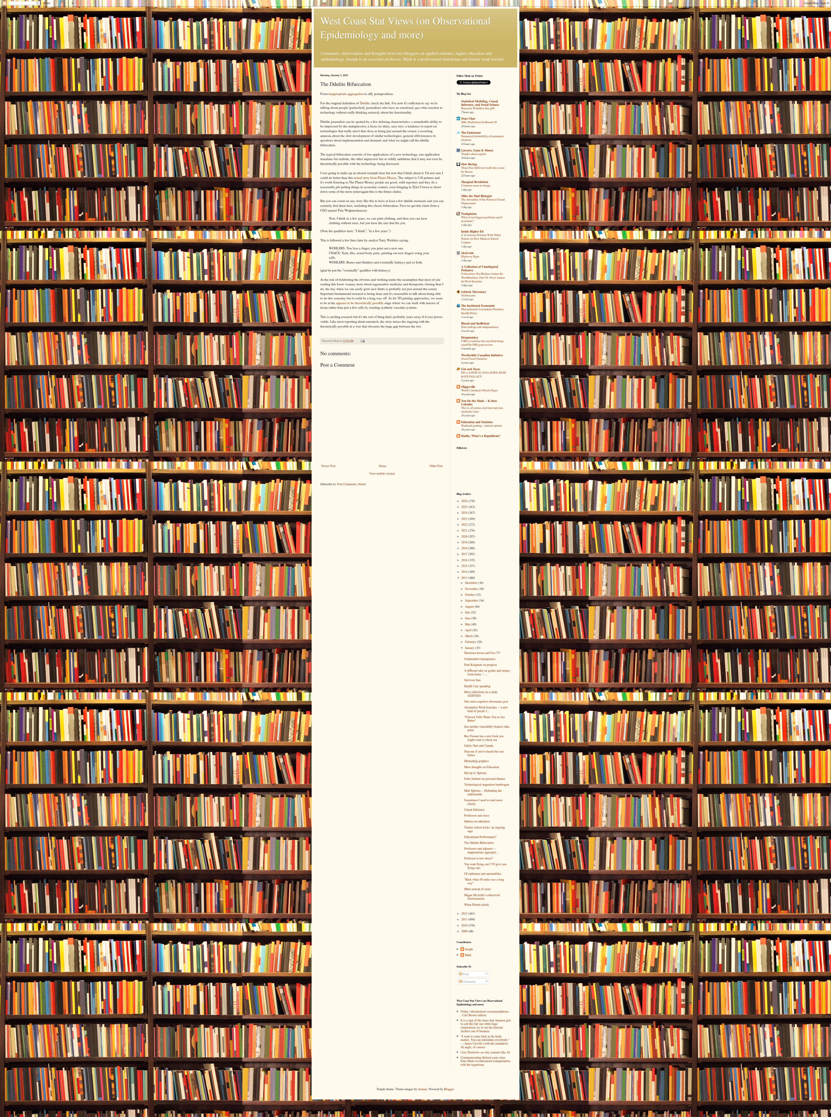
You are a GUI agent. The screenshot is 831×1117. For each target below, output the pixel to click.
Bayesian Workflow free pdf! (478, 108)
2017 (464, 554)
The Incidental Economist (478, 305)
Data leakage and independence (480, 327)
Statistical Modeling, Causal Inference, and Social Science (480, 103)
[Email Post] (362, 341)
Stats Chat (468, 118)
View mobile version (382, 473)
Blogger (449, 1089)
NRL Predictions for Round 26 (479, 122)
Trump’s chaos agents (473, 154)
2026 (464, 501)
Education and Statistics (477, 422)
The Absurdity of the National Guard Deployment (483, 201)
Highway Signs (470, 256)
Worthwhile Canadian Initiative (482, 355)
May (468, 624)
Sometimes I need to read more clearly (483, 802)
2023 (464, 519)
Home (382, 466)
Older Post (436, 466)
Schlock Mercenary (473, 291)
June (468, 618)
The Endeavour (471, 132)
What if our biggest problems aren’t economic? (481, 219)
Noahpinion (469, 213)
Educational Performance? (480, 837)
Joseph (469, 949)
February (471, 642)
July (468, 612)
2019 (464, 542)
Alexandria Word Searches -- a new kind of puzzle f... (486, 709)
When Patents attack (476, 904)
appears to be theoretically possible (359, 303)
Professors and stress (476, 815)
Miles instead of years (477, 889)
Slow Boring (469, 164)
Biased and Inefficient (475, 323)
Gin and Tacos (470, 369)
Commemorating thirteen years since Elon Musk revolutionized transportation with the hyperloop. (485, 1061)
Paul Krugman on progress (480, 665)
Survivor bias (472, 680)
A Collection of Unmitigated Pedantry (479, 268)
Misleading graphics (476, 761)
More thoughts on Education (481, 767)
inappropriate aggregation (346, 93)
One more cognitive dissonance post (486, 701)
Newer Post (328, 466)
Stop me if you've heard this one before (484, 753)
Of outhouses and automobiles (482, 873)
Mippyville (468, 386)
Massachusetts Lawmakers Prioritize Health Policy (482, 311)
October (470, 594)
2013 (464, 578)
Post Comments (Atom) (351, 484)
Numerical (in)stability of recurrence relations (482, 138)
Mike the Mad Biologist (476, 196)
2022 (464, 524)
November (472, 589)
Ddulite (365, 103)
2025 (464, 507)
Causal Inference (474, 809)
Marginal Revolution (474, 182)
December (471, 583)
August (470, 606)
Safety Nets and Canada (478, 745)
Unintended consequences (479, 659)
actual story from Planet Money (375, 177)
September (472, 600)
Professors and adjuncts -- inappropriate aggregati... (481, 850)
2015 (464, 566)
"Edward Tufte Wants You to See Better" (484, 719)
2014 (464, 572)
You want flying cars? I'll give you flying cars (485, 866)
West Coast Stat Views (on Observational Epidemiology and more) (405, 27)
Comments (469, 981)
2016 (464, 560)
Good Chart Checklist (474, 359)
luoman (422, 1089)
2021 (464, 530)
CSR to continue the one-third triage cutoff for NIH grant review (482, 343)
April (468, 630)
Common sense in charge (475, 185)
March (469, 636)
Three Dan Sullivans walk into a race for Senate (482, 169)
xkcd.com (467, 252)
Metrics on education (477, 821)
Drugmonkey (469, 337)
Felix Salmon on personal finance (484, 779)
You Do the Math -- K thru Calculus (479, 402)
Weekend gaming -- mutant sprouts (481, 425)
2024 (464, 512)
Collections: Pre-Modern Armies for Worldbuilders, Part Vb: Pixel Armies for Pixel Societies (483, 277)
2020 (464, 536)
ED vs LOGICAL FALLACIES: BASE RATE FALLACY (483, 374)
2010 (464, 925)
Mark (468, 955)
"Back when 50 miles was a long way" (484, 881)
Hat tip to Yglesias (475, 773)
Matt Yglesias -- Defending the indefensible (483, 792)
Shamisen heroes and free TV (482, 653)
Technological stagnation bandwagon (486, 784)
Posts (465, 974)
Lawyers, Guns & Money (477, 150)
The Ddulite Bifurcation (479, 843)
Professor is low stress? (478, 858)
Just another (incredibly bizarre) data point (486, 728)
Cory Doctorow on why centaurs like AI (485, 1052)
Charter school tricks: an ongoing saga (484, 829)
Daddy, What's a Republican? (480, 435)
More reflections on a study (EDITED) (481, 694)
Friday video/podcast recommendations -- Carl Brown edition (485, 1013)
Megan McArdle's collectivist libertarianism (482, 897)
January (470, 648)
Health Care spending (477, 686)
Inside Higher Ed (472, 231)
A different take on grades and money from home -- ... (487, 672)
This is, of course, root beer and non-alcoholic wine (482, 409)
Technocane (468, 295)
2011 (464, 919)
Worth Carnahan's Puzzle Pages (479, 390)
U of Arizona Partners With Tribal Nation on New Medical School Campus (481, 238)
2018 (464, 548)
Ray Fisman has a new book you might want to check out (484, 738)
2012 (464, 913)
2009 (464, 931)
